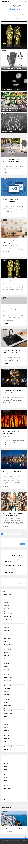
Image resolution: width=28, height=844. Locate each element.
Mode (5, 777)
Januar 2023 (7, 674)
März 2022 (6, 702)
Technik (6, 785)
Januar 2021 (7, 741)
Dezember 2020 (8, 744)
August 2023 (7, 655)
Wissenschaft (6, 411)
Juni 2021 (6, 727)
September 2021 (8, 719)
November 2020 (8, 747)
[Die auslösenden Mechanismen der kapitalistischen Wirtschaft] (14, 102)
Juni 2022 (6, 694)
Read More (5, 172)
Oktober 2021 (7, 716)
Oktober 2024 (7, 616)
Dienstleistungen (7, 178)
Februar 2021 (7, 738)
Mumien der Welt (6, 1)
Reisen (6, 780)
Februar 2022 (7, 705)
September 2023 (8, 652)
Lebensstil (6, 774)
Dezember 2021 (8, 710)
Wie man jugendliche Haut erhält (11, 89)
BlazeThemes (14, 842)
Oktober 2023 (7, 649)
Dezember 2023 (8, 644)
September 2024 (8, 619)
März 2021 (6, 735)
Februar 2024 (7, 638)
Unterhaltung (6, 369)
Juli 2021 (6, 724)
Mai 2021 (6, 730)
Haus (5, 220)
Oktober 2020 (7, 749)
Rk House (14, 9)
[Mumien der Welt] (14, 36)
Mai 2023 (6, 663)
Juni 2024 (6, 627)
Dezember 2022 (8, 677)
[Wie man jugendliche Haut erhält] (14, 81)
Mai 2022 (6, 697)
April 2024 (6, 633)
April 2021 (6, 733)
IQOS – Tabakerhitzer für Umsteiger (11, 68)
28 (16, 534)
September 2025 (8, 597)
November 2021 (8, 713)
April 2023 (6, 666)
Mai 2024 (6, 630)
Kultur (5, 24)
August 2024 (7, 622)
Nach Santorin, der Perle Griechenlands (13, 829)
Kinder (6, 769)
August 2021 (7, 722)
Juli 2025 (6, 602)
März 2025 (6, 608)
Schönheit (5, 71)
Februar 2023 (7, 672)
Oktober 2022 (7, 683)
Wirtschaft (5, 92)
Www (5, 298)
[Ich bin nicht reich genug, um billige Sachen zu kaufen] (14, 123)
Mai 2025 (6, 605)
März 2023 (6, 669)
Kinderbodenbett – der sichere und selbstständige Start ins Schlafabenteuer (14, 564)
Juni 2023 (6, 661)
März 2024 (6, 636)
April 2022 (6, 699)
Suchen (22, 544)
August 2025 (7, 600)
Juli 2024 (6, 625)
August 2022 (7, 688)
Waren (4, 50)
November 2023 (8, 647)
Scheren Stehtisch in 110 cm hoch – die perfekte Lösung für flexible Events (13, 556)
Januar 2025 (7, 611)
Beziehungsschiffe (8, 761)
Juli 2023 (6, 658)
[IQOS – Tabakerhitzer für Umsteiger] (14, 60)
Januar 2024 (7, 641)
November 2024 (8, 613)
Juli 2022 (6, 691)
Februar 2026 (7, 594)
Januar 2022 (7, 708)
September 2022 (8, 685)
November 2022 (8, 680)
